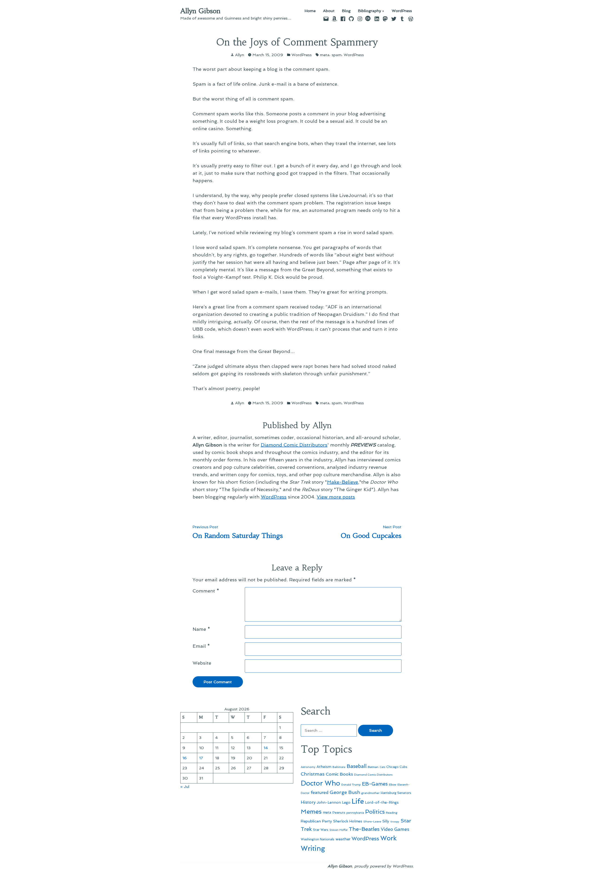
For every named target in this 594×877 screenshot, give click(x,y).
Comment (206, 591)
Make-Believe (342, 482)
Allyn (239, 54)
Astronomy (308, 767)
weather (343, 839)
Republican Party (316, 821)
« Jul (184, 786)
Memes (311, 811)
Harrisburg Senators (396, 793)
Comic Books (339, 774)
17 (201, 758)
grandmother (370, 793)
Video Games (395, 829)
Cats (382, 767)
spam (337, 54)
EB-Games (375, 784)
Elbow (392, 784)
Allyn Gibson (200, 11)
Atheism (323, 766)
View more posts (336, 497)
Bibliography (369, 11)
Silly (385, 821)
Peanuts (339, 812)
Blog (346, 11)
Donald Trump (351, 784)
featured (320, 792)
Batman (373, 767)
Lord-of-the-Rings (382, 802)
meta (324, 54)
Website (202, 663)
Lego (346, 802)
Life (358, 801)
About (329, 11)
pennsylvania (355, 812)
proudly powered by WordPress (383, 866)
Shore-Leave (372, 821)
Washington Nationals (317, 839)
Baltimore (339, 767)
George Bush (345, 792)
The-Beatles (364, 829)
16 (184, 758)
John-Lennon (329, 802)
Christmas (313, 774)
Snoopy (394, 821)
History (308, 802)
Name (201, 629)
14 (266, 747)
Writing (313, 848)
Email (201, 646)
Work (388, 838)
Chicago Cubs (396, 767)
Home (310, 11)
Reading (391, 812)
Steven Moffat (338, 830)
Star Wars (320, 830)
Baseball (357, 766)
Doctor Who (320, 783)
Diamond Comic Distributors (294, 445)
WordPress (402, 11)
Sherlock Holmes (347, 821)
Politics (375, 811)
